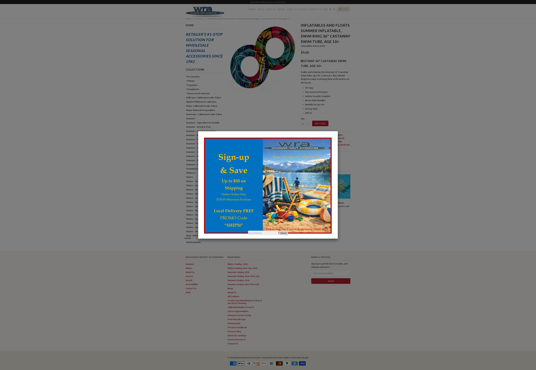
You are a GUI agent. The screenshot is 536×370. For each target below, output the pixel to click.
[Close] (337, 131)
